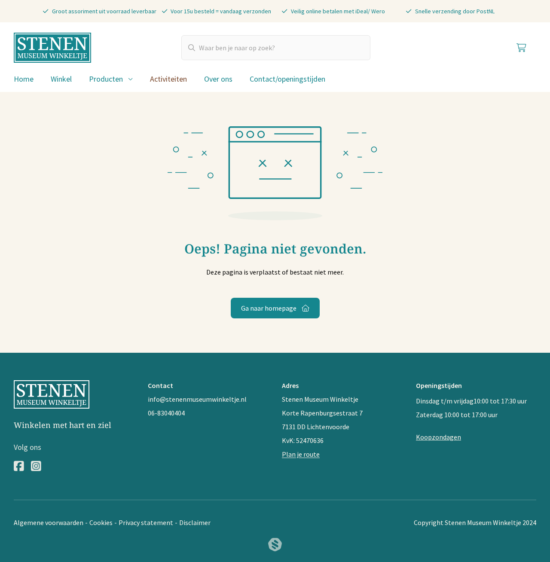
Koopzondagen (438, 437)
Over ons (218, 79)
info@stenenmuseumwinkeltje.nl (197, 399)
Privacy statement (146, 522)
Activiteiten (168, 79)
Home (24, 79)
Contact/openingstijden (287, 79)
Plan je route (301, 454)
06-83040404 (166, 413)
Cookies (101, 522)
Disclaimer (195, 522)
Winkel (61, 79)
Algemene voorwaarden (48, 522)
